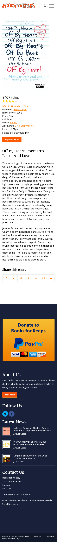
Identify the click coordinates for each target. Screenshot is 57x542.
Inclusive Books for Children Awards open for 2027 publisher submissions (32, 429)
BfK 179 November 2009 (15, 106)
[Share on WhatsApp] (21, 278)
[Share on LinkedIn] (36, 278)
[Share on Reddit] (43, 278)
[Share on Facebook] (6, 278)
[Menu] (50, 6)
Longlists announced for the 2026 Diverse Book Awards (30, 457)
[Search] (44, 6)
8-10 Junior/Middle (24, 125)
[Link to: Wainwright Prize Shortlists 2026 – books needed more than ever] (6, 444)
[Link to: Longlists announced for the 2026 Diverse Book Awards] (6, 458)
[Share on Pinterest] (28, 278)
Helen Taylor (20, 109)
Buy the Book (12, 139)
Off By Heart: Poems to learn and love (23, 153)
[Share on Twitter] (13, 278)
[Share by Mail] (51, 278)
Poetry (13, 122)
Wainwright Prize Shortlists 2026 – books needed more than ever (30, 443)
